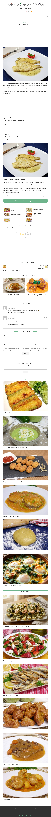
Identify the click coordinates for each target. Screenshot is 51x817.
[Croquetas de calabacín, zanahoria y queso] (25, 464)
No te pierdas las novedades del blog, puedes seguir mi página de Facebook (20, 225)
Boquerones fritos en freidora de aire (13, 694)
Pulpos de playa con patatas (37, 294)
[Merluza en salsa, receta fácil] (25, 498)
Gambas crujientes (37, 220)
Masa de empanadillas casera (11, 549)
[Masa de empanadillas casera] (25, 533)
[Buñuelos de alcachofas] (25, 712)
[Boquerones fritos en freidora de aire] (7, 210)
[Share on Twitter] (29, 262)
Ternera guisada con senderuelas (12, 763)
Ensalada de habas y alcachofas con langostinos (16, 625)
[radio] (20, 234)
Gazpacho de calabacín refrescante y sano (15, 446)
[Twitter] (22, 11)
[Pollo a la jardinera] (25, 781)
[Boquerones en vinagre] (29, 210)
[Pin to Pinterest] (31, 262)
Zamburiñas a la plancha (16, 214)
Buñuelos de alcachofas (9, 728)
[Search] (47, 16)
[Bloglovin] (29, 11)
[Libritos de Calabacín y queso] (25, 395)
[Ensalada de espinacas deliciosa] (25, 643)
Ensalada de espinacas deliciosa (12, 659)
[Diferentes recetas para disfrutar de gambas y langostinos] (29, 215)
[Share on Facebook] (28, 262)
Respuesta (46, 305)
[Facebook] (19, 11)
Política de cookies (28, 813)
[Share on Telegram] (33, 262)
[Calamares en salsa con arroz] (14, 285)
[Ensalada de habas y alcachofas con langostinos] (25, 608)
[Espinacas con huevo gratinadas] (25, 568)
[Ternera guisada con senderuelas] (25, 746)
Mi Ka (9, 305)
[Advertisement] (25, 36)
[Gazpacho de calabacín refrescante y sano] (25, 429)
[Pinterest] (26, 11)
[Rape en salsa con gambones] (7, 220)
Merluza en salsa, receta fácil (11, 515)
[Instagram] (24, 11)
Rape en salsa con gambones (17, 220)
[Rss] (31, 11)
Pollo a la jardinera (8, 797)
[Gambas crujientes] (29, 220)
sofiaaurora (11, 315)
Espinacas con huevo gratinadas (12, 584)
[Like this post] (27, 262)
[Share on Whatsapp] (32, 262)
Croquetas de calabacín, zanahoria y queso (15, 480)
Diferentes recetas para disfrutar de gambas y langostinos (38, 215)
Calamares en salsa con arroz (14, 294)
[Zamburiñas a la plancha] (7, 215)
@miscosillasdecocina (34, 227)
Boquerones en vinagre (38, 209)
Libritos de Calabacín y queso (11, 411)
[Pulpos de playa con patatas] (37, 285)
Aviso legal (21, 813)
